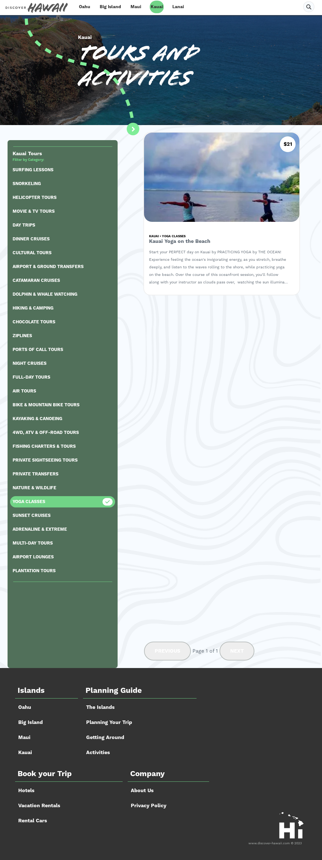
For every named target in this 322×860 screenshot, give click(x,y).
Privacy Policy (148, 805)
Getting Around (105, 737)
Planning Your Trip (109, 722)
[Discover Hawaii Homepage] (36, 7)
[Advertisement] (62, 625)
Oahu (84, 7)
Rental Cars (32, 821)
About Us (142, 790)
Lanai (178, 7)
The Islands (100, 707)
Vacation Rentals (39, 805)
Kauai (157, 7)
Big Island (110, 7)
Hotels (26, 790)
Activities (98, 752)
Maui (135, 7)
